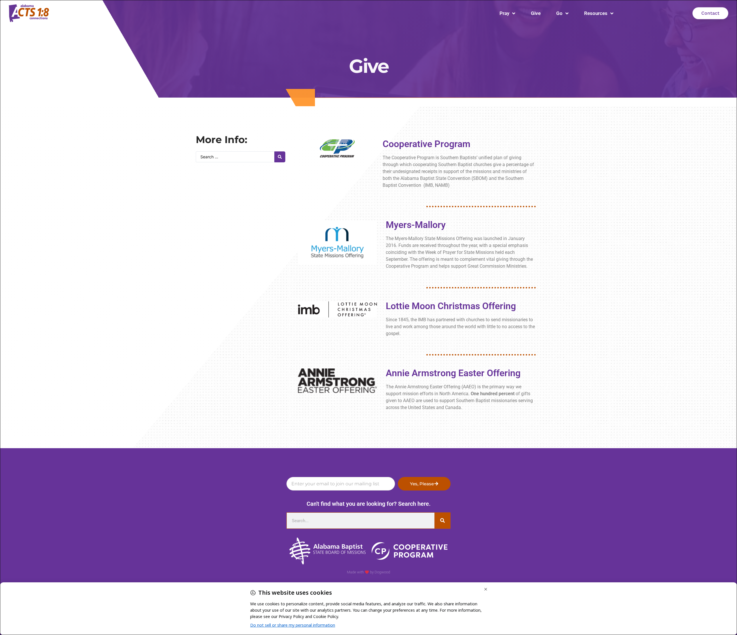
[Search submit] (279, 156)
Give (536, 13)
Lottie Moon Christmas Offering (451, 306)
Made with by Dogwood (368, 572)
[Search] (442, 520)
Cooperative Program (426, 143)
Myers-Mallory (416, 224)
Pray (504, 13)
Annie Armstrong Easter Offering (453, 373)
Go (559, 13)
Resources (595, 13)
